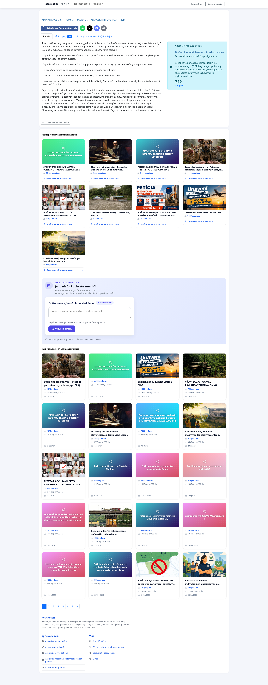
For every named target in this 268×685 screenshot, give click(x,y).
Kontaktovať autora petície (57, 122)
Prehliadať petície (81, 4)
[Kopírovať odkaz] (104, 28)
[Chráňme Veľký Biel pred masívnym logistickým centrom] (63, 252)
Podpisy (64, 36)
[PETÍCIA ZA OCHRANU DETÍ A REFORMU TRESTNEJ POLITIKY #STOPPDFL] (157, 160)
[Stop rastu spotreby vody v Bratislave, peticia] (110, 206)
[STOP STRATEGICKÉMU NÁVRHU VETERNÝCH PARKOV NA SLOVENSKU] (63, 160)
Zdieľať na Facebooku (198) (62, 28)
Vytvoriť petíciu (63, 328)
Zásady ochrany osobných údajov (94, 36)
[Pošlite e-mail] (97, 28)
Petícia (46, 36)
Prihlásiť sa (196, 4)
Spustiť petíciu (215, 4)
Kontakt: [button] (97, 4)
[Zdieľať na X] (90, 28)
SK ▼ (66, 4)
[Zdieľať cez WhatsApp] (82, 28)
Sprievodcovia (50, 636)
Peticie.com (51, 3)
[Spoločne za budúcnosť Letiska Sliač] (204, 205)
